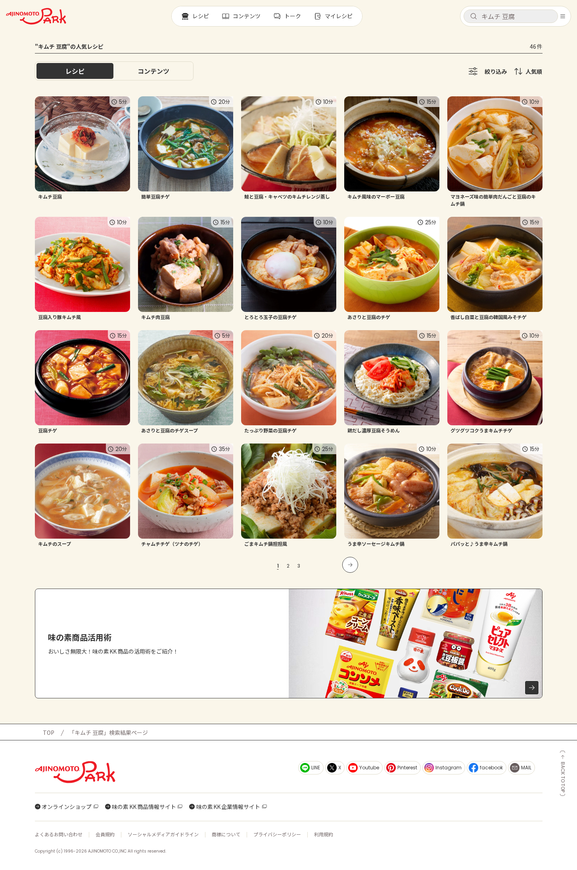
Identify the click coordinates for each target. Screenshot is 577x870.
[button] (511, 16)
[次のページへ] (350, 565)
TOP (48, 732)
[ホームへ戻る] (36, 16)
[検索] (473, 16)
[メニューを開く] (562, 16)
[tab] (153, 71)
